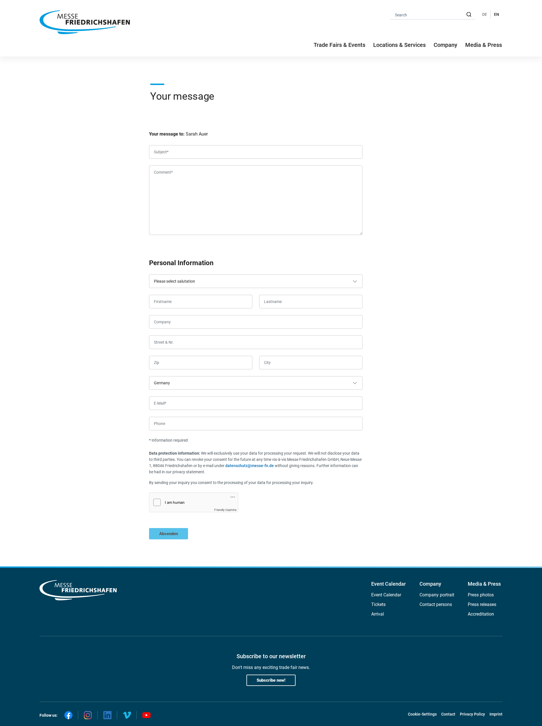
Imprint (495, 714)
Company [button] (445, 45)
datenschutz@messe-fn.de (249, 465)
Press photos (481, 595)
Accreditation (481, 614)
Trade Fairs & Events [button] (339, 45)
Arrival (377, 614)
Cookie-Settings (422, 714)
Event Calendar (388, 584)
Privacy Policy (472, 714)
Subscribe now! (271, 680)
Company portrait (436, 595)
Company (430, 584)
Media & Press (483, 45)
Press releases (482, 604)
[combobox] (432, 14)
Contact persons (435, 604)
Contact (448, 714)
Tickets (378, 604)
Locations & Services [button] (399, 45)
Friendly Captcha (225, 509)
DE (484, 14)
